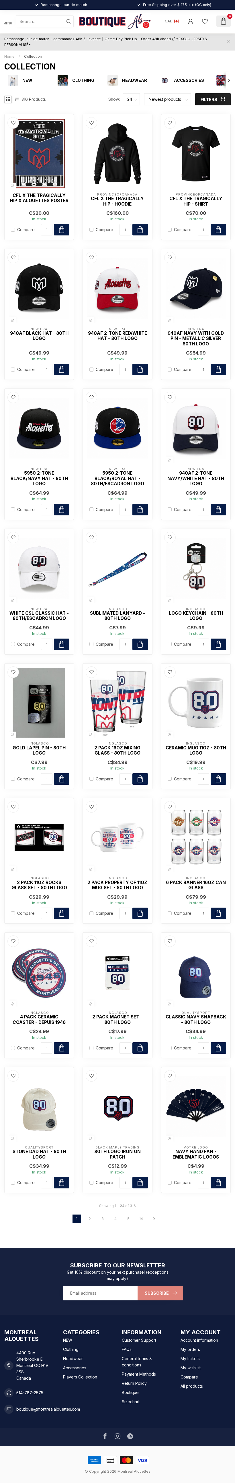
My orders (190, 1349)
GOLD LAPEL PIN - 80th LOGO (39, 750)
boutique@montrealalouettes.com (48, 1409)
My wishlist (191, 1367)
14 (141, 1219)
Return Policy (134, 1383)
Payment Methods (139, 1374)
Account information (199, 1340)
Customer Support (139, 1340)
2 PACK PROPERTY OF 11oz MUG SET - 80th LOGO (117, 885)
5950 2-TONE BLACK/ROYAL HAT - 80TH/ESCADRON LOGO (117, 478)
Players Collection (80, 1376)
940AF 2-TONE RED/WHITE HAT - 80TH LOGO (117, 336)
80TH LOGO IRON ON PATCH (117, 1154)
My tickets (190, 1358)
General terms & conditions (137, 1361)
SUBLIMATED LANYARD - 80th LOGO (117, 616)
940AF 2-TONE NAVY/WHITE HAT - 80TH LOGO (195, 478)
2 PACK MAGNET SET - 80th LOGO (117, 1019)
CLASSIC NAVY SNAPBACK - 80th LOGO (196, 1019)
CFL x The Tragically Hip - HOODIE (117, 201)
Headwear (73, 1358)
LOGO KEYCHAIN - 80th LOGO (196, 616)
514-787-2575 (29, 1392)
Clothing (71, 1349)
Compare (26, 229)
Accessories (74, 1367)
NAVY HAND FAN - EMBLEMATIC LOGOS (196, 1154)
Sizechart (131, 1401)
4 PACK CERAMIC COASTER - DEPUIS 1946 (39, 1019)
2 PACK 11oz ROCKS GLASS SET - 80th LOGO (39, 885)
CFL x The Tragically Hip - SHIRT (195, 201)
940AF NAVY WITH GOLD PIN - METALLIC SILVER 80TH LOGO (196, 339)
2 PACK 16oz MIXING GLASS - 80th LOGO (117, 750)
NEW (67, 1340)
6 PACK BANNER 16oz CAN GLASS (196, 885)
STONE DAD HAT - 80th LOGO (39, 1154)
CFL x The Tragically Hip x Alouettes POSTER (39, 198)
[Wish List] (205, 21)
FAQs (127, 1349)
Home (9, 56)
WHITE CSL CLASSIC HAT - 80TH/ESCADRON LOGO (39, 616)
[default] (12, 185)
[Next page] (154, 1219)
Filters (209, 99)
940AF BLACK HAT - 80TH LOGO (39, 336)
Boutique (130, 1392)
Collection (33, 56)
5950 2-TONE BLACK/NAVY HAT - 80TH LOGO (39, 478)
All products (192, 1386)
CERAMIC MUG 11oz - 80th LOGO (196, 750)
